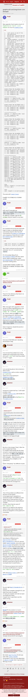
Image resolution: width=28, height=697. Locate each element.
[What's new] (21, 1)
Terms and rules (12, 679)
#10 (24, 388)
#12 (24, 444)
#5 (24, 291)
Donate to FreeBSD (18, 5)
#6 (24, 304)
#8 (24, 350)
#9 (24, 366)
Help (4, 680)
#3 (24, 226)
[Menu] (4, 1)
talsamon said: (7, 410)
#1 (24, 21)
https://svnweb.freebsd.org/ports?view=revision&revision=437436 (13, 633)
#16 (24, 584)
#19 (24, 644)
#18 (24, 630)
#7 (24, 337)
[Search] (24, 1)
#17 (24, 607)
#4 (24, 278)
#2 (24, 208)
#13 (24, 472)
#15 (24, 524)
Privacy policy (19, 679)
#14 (24, 490)
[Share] (23, 22)
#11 (24, 407)
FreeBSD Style (7, 677)
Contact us (5, 679)
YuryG (5, 13)
